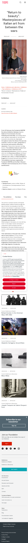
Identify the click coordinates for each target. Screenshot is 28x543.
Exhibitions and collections (13, 87)
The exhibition (7, 197)
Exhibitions (24, 87)
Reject (14, 283)
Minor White (5, 376)
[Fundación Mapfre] (5, 2)
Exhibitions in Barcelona (7, 464)
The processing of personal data (8, 532)
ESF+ (3, 488)
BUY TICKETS (14, 469)
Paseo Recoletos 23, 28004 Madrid (9, 113)
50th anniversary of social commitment (11, 497)
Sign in (6, 443)
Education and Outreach (7, 483)
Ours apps (4, 502)
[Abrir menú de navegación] (24, 2)
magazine (7, 518)
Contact (4, 491)
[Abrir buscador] (20, 2)
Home (2, 87)
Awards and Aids (6, 486)
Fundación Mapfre (5, 541)
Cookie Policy (7, 276)
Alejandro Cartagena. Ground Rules (12, 343)
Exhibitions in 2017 (17, 89)
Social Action (5, 477)
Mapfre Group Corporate (8, 526)
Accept (14, 287)
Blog (3, 512)
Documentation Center (7, 515)
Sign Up (14, 425)
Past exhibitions (6, 89)
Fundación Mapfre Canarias (9, 524)
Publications (4, 510)
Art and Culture (5, 480)
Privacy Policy (16, 276)
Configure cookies (5, 537)
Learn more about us (7, 500)
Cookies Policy (4, 534)
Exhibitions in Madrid (6, 462)
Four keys (18, 197)
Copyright (3, 539)
